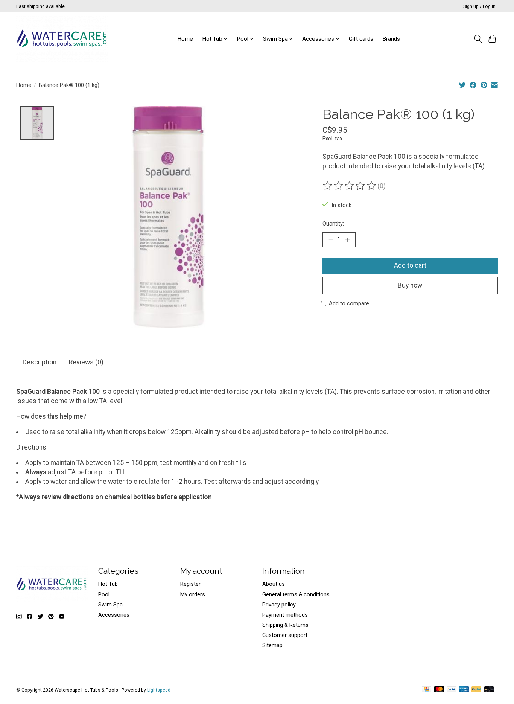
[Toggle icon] (477, 39)
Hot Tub (108, 584)
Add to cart (410, 265)
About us (273, 584)
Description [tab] (39, 362)
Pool (103, 594)
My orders (192, 594)
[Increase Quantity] (347, 240)
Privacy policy (279, 604)
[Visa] (451, 689)
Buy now (410, 285)
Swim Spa (110, 604)
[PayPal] (476, 689)
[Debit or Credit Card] (489, 689)
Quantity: (333, 223)
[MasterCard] (439, 689)
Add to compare (349, 303)
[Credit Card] (426, 689)
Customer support (284, 635)
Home (185, 38)
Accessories (113, 614)
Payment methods (285, 614)
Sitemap (272, 645)
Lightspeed (158, 690)
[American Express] (464, 689)
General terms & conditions (296, 594)
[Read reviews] (349, 186)
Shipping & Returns (285, 625)
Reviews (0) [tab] (86, 362)
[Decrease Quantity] (330, 240)
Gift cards (361, 38)
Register (190, 584)
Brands (391, 38)
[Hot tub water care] (62, 38)
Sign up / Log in (479, 6)
